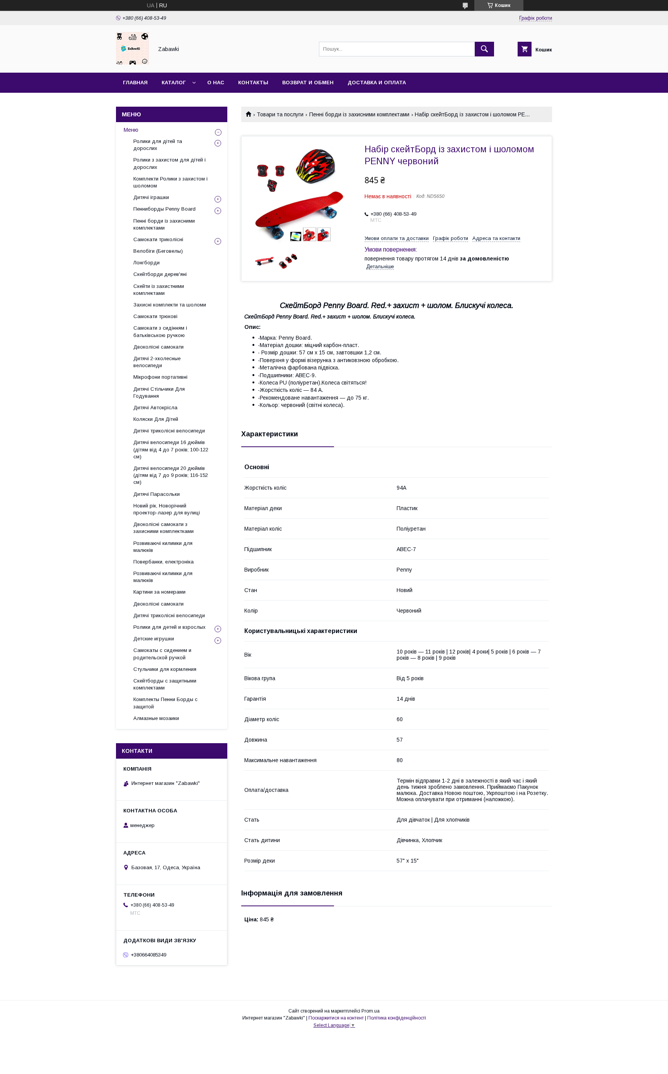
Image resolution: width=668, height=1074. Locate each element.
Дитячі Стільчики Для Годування (159, 392)
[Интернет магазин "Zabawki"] (132, 63)
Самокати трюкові (155, 316)
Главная (135, 82)
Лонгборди (146, 263)
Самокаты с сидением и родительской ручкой (162, 653)
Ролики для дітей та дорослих (157, 144)
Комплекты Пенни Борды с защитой (165, 702)
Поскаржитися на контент (336, 1018)
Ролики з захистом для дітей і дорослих (169, 163)
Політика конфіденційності (396, 1018)
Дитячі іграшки (151, 197)
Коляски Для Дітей (155, 419)
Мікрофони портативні (160, 377)
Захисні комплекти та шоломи (169, 305)
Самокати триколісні (158, 239)
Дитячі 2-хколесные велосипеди (157, 362)
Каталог (174, 82)
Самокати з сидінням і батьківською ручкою (160, 331)
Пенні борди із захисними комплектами (359, 114)
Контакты (253, 82)
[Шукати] (484, 49)
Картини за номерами (159, 592)
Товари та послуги (280, 114)
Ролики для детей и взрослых (169, 627)
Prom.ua (370, 1011)
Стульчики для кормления (164, 669)
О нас (215, 82)
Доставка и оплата (377, 82)
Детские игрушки (153, 639)
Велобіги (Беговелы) (158, 251)
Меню (131, 130)
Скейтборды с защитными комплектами (164, 684)
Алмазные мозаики (156, 718)
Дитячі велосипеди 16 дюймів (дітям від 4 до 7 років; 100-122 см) (170, 449)
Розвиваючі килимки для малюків (163, 546)
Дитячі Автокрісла (155, 407)
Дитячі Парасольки (156, 494)
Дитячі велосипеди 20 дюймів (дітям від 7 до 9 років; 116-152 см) (170, 475)
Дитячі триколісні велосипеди (169, 431)
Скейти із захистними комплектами (158, 289)
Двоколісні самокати (158, 347)
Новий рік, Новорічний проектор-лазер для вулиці (166, 509)
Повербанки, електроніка (163, 562)
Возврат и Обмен (308, 82)
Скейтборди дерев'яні (160, 274)
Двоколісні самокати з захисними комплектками (163, 527)
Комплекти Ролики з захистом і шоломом (170, 182)
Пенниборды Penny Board (164, 209)
